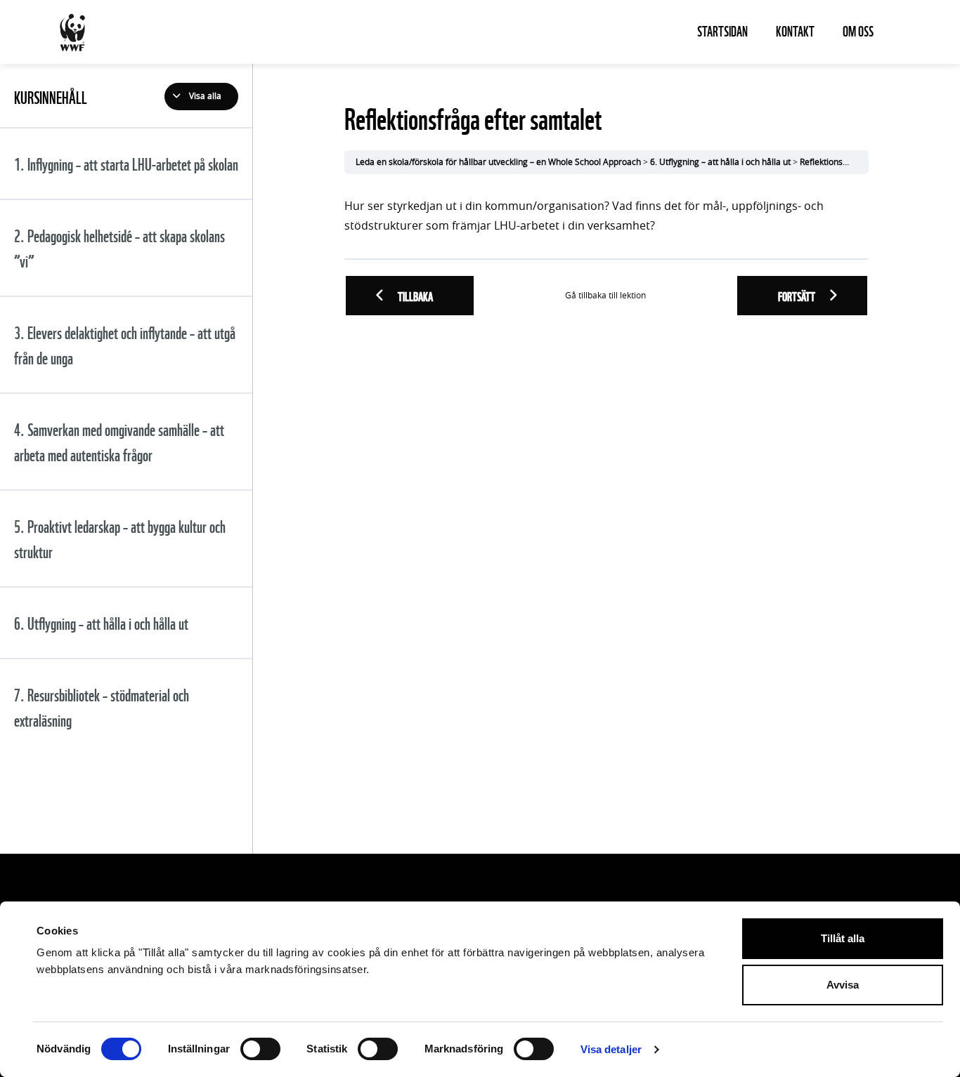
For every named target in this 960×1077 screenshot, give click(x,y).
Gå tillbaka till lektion (605, 295)
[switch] (260, 1049)
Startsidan (722, 30)
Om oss (858, 30)
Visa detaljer (611, 1049)
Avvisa (842, 985)
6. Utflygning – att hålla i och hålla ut (720, 162)
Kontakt (795, 30)
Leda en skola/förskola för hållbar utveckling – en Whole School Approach (498, 162)
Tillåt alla (842, 938)
